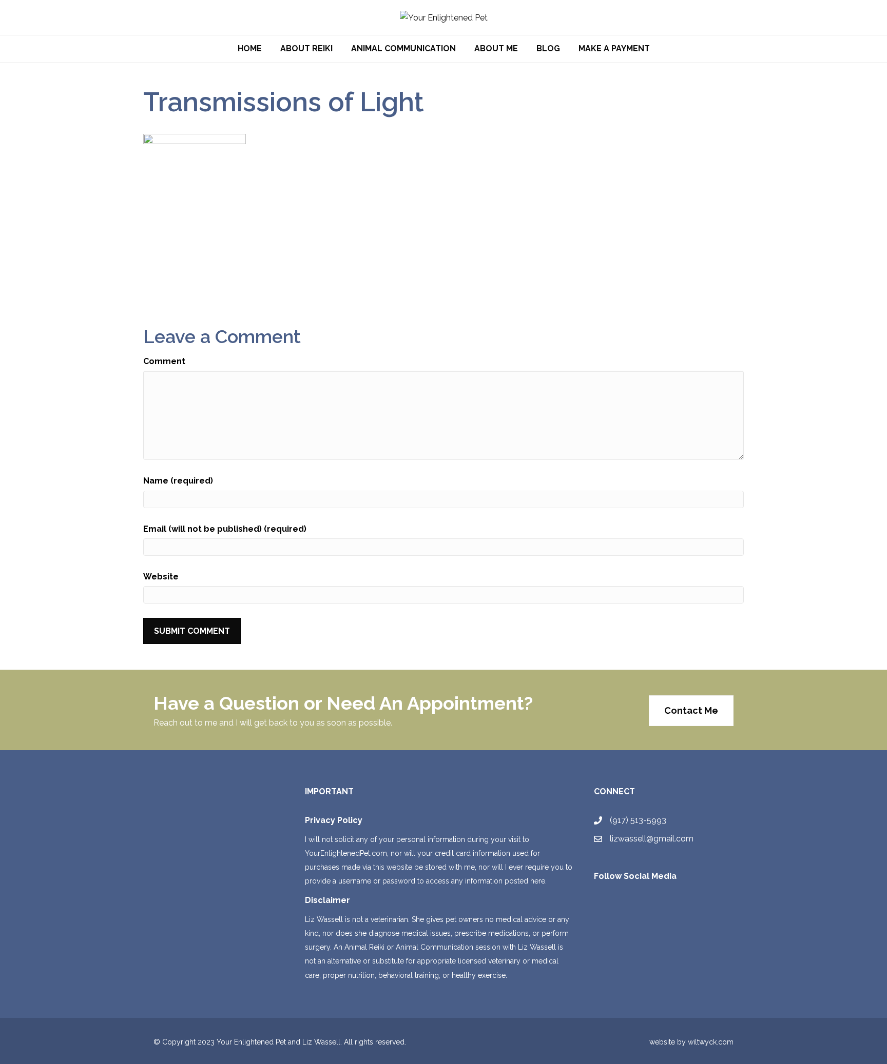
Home (250, 48)
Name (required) (178, 481)
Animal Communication (403, 48)
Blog (548, 48)
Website (161, 576)
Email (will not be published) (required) (224, 529)
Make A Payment (614, 48)
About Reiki (306, 48)
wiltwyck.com (711, 1042)
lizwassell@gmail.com (651, 839)
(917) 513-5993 (638, 820)
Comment (164, 361)
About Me (496, 48)
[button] (691, 710)
